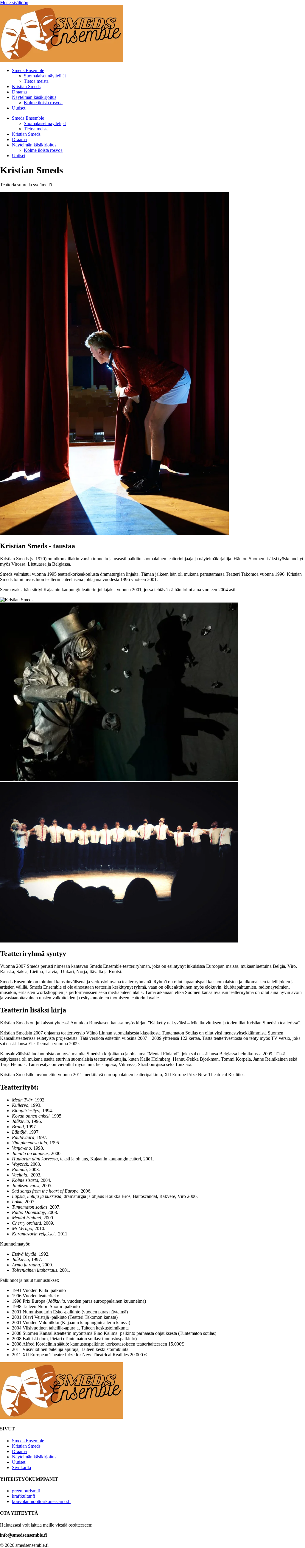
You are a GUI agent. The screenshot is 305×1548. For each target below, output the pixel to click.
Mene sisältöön (14, 2)
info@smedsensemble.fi (23, 1535)
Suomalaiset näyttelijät (45, 75)
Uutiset (18, 107)
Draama (19, 91)
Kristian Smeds (26, 86)
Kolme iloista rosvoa (43, 102)
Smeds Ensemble (28, 70)
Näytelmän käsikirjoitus (34, 97)
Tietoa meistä (36, 81)
